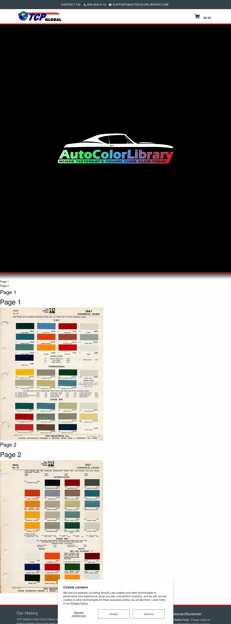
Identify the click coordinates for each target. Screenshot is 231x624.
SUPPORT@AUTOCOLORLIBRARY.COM (140, 4)
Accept (114, 614)
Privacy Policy (79, 603)
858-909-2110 (96, 4)
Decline (148, 614)
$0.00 (207, 18)
